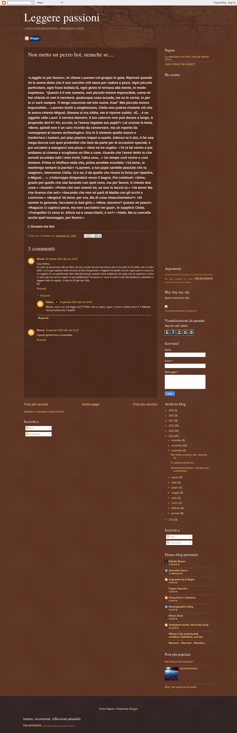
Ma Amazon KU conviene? (179, 661)
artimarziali (169, 275)
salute (188, 282)
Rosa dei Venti (179, 282)
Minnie (41, 259)
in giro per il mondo (191, 275)
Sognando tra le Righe (181, 579)
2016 (172, 425)
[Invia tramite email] (86, 236)
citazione (178, 275)
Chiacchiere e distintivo (182, 597)
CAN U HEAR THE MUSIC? (180, 64)
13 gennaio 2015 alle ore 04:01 (76, 302)
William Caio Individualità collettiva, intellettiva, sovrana (186, 635)
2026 (172, 410)
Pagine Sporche (178, 588)
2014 (172, 436)
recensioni (204, 278)
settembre (177, 450)
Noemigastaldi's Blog (181, 606)
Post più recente (36, 404)
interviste (203, 275)
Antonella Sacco (178, 570)
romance (168, 282)
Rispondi (41, 288)
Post (31, 428)
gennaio (176, 513)
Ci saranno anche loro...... (184, 462)
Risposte (45, 295)
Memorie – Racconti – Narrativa (186, 643)
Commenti (34, 434)
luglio (174, 482)
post (171, 279)
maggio (175, 492)
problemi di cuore (184, 279)
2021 (172, 415)
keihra (210, 275)
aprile (174, 498)
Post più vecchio (145, 404)
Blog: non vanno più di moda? (181, 687)
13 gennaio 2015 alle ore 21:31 (62, 330)
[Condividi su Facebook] (96, 236)
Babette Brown (177, 561)
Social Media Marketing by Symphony (181, 311)
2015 (172, 431)
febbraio (176, 508)
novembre (177, 445)
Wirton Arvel (176, 615)
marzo (175, 502)
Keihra (50, 302)
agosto (175, 477)
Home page (90, 404)
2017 (172, 420)
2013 (172, 519)
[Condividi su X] (93, 236)
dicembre (176, 440)
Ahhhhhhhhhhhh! (189, 668)
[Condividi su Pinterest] (100, 236)
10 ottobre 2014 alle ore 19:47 (62, 259)
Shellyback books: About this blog (188, 624)
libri (166, 279)
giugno (175, 487)
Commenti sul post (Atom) (49, 411)
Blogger (133, 708)
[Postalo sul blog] (89, 236)
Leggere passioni (62, 17)
